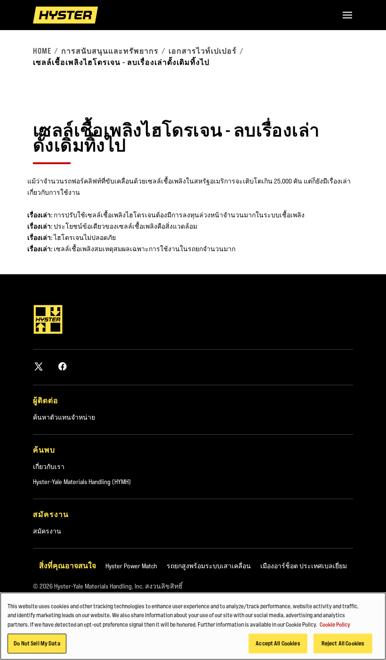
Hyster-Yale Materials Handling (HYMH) (82, 481)
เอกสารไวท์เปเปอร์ (203, 51)
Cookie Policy (335, 624)
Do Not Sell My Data (37, 643)
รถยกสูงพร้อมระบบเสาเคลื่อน (209, 566)
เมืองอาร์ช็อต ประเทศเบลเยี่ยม (303, 566)
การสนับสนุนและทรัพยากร (110, 51)
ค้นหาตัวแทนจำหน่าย (64, 417)
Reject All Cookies (343, 643)
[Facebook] (62, 366)
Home (42, 51)
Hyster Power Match (131, 566)
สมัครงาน (47, 531)
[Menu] (347, 15)
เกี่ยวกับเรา (48, 466)
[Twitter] (38, 366)
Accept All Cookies (278, 643)
